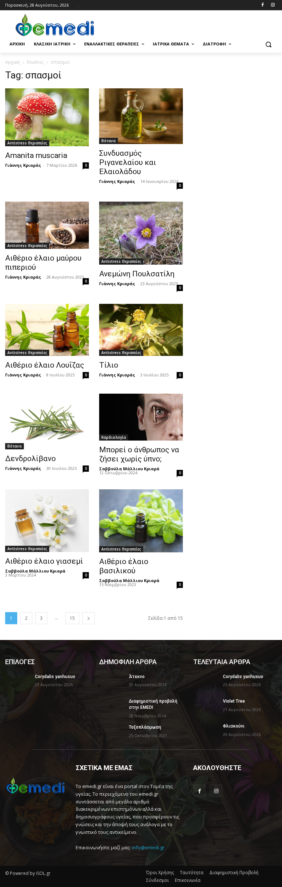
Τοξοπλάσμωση (145, 727)
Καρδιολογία (113, 437)
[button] (268, 44)
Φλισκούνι (234, 726)
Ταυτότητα (191, 872)
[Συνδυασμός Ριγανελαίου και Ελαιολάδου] (141, 116)
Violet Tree (234, 701)
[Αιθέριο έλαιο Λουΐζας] (47, 330)
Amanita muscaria (36, 155)
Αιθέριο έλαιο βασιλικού (123, 566)
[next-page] (88, 618)
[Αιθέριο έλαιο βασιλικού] (141, 520)
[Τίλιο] (141, 330)
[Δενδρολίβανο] (47, 421)
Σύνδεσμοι (157, 880)
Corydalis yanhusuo (55, 676)
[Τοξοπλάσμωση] (111, 733)
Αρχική (12, 62)
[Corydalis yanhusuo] (17, 682)
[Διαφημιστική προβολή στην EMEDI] (111, 707)
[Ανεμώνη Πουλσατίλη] (141, 233)
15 (72, 618)
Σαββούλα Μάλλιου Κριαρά (129, 468)
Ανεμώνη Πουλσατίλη (136, 273)
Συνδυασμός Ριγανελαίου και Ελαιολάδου (127, 162)
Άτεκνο (137, 676)
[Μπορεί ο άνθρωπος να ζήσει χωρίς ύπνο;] (141, 417)
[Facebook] (262, 5)
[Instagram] (272, 5)
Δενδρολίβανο (30, 458)
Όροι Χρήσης (160, 872)
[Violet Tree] (205, 707)
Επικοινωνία (187, 880)
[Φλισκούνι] (205, 732)
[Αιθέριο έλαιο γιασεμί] (47, 520)
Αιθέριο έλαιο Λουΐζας (44, 365)
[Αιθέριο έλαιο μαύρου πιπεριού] (47, 225)
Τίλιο (108, 365)
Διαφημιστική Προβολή (233, 872)
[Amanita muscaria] (47, 117)
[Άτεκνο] (111, 682)
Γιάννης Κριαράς (23, 165)
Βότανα (108, 140)
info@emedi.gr (148, 847)
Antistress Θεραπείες (27, 143)
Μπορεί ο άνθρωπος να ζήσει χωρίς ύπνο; (139, 454)
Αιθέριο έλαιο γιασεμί (44, 561)
